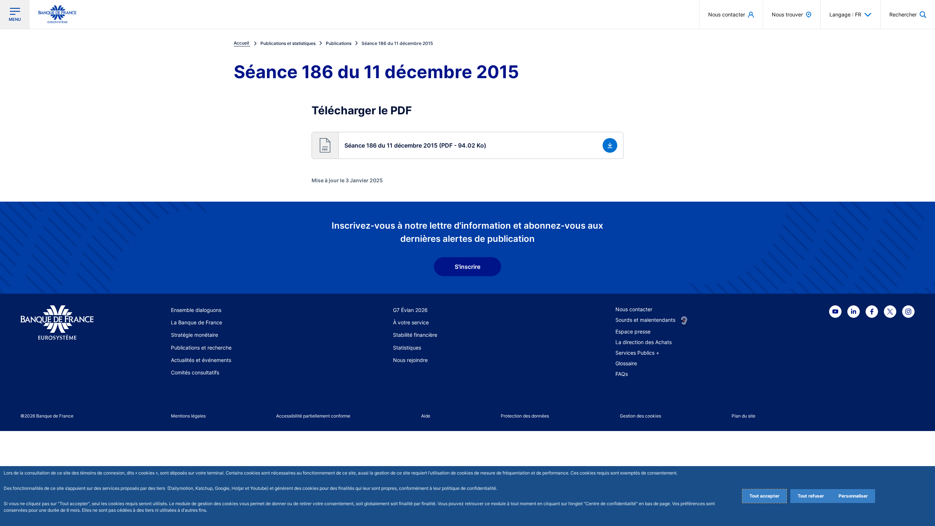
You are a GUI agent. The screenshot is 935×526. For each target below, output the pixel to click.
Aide (425, 416)
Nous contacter (633, 309)
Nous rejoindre (410, 360)
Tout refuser (811, 496)
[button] (908, 14)
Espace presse (632, 331)
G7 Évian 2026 (410, 310)
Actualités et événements (201, 360)
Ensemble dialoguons (196, 310)
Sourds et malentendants (645, 320)
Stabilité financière (415, 335)
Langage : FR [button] (845, 14)
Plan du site (743, 416)
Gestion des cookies (640, 416)
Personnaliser (853, 496)
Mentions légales (188, 416)
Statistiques (407, 347)
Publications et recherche (201, 347)
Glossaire (626, 363)
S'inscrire (467, 266)
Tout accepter (764, 496)
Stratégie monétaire (194, 335)
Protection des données (525, 416)
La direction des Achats (643, 342)
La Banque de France (196, 322)
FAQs (621, 374)
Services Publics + (637, 353)
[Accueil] (65, 322)
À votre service (411, 322)
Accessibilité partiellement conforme (313, 416)
